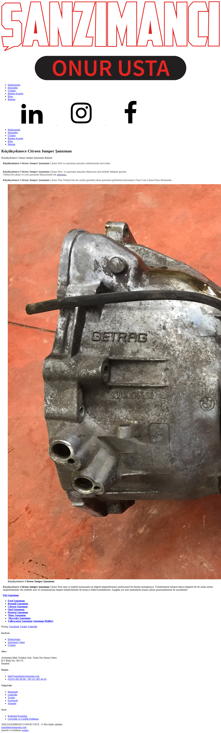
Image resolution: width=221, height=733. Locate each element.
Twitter (23, 626)
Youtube (12, 703)
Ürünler (12, 135)
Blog (10, 141)
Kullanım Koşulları (17, 716)
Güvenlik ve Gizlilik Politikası (23, 719)
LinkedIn (32, 626)
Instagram (13, 691)
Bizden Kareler (15, 138)
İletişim (11, 144)
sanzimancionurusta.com (13, 727)
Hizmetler (13, 132)
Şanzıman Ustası (16, 642)
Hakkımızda (14, 129)
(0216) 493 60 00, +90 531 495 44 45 (27, 679)
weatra (25, 730)
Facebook (14, 626)
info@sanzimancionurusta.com (23, 676)
